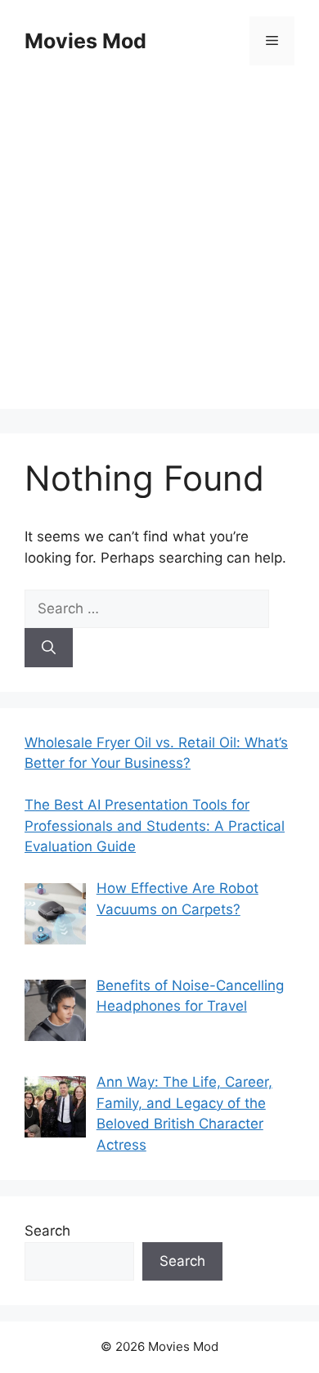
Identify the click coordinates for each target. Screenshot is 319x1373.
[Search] (49, 647)
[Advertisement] (159, 249)
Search (47, 1231)
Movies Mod (85, 41)
